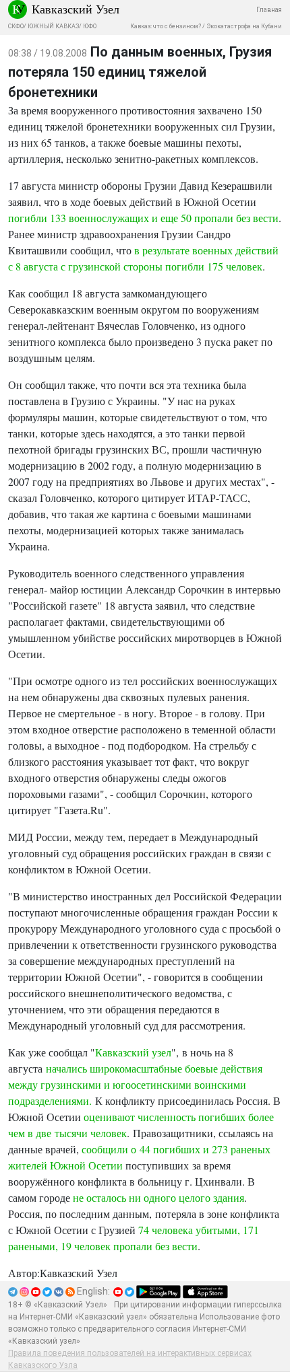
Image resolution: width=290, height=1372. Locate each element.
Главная (269, 9)
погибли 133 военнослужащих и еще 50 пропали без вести (143, 218)
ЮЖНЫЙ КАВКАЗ (53, 26)
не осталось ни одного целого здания (158, 1197)
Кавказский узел (133, 1052)
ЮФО (89, 26)
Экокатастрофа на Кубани (244, 26)
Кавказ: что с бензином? (165, 26)
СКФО (16, 26)
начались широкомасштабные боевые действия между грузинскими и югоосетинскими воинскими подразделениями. (135, 1084)
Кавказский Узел (75, 9)
